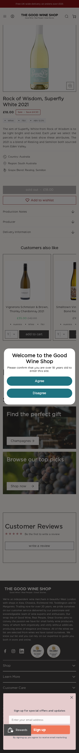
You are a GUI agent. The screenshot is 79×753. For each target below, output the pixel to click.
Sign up (39, 729)
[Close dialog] (71, 697)
